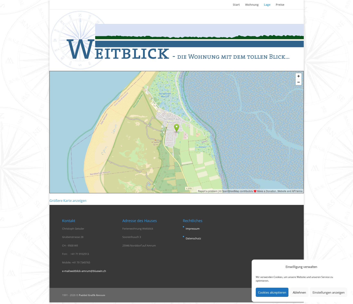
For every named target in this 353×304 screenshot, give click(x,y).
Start (236, 5)
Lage (267, 5)
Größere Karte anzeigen (67, 200)
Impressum (193, 228)
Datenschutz (193, 238)
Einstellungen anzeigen (329, 292)
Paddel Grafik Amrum (92, 295)
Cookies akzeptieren (272, 292)
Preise (280, 5)
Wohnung (252, 5)
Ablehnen (299, 292)
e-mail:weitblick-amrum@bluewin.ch (84, 271)
